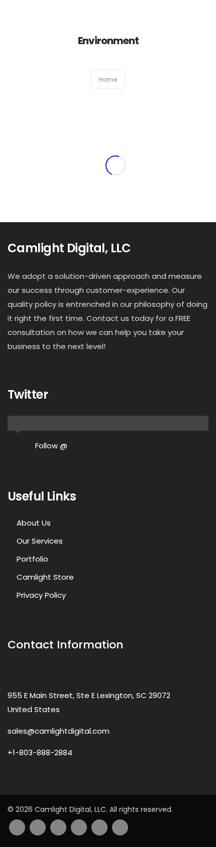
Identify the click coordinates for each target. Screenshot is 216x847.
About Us (34, 523)
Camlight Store (45, 577)
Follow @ (51, 445)
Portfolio (32, 559)
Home (108, 79)
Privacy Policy (41, 595)
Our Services (40, 541)
